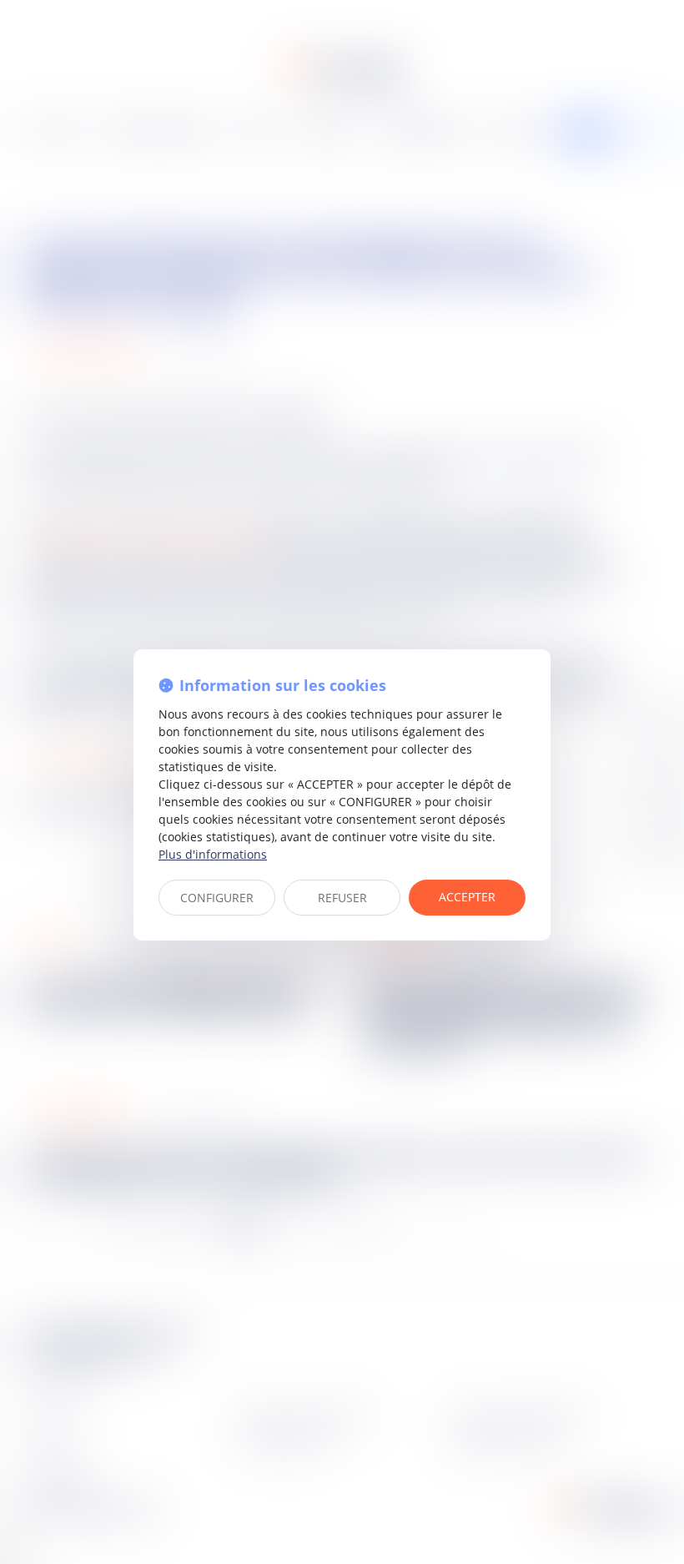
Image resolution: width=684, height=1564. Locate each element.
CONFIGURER (217, 898)
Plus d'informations (212, 854)
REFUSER (342, 898)
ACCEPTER (467, 897)
